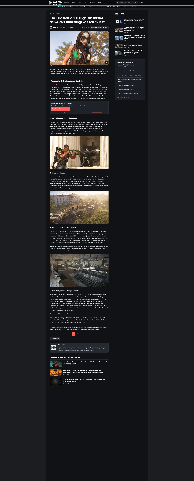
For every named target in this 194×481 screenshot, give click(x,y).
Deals (99, 2)
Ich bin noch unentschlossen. (126, 85)
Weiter (83, 334)
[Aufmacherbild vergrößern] (79, 48)
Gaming (66, 2)
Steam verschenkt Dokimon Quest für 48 (75, 6)
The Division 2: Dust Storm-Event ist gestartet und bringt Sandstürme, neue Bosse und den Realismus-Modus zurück (83, 371)
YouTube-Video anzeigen (60, 109)
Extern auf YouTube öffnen (78, 109)
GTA (73, 2)
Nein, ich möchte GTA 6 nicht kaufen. (128, 93)
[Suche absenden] (136, 2)
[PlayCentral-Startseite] (56, 3)
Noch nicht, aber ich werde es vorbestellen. (129, 75)
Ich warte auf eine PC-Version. (126, 89)
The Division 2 (79, 69)
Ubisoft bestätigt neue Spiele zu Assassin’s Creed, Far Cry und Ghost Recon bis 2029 (84, 380)
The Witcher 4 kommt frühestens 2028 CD (99, 6)
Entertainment (82, 2)
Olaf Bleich (61, 345)
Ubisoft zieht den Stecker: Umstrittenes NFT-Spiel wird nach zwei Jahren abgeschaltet (85, 363)
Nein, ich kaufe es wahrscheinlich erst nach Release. (129, 80)
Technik (92, 2)
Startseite (52, 13)
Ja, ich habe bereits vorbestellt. (126, 71)
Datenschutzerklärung (97, 112)
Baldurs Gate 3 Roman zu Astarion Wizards (124, 6)
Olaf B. (54, 27)
